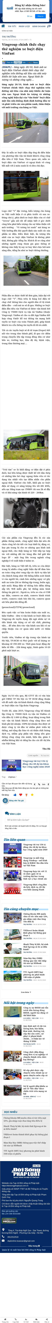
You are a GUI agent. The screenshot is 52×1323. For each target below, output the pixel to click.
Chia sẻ (46, 1322)
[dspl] (4, 26)
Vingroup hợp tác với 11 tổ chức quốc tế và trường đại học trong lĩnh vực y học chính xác (35, 875)
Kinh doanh (38, 26)
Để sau (29, 16)
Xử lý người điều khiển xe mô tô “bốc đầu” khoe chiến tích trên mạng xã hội (35, 1090)
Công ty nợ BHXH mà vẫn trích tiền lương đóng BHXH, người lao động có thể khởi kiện (35, 1011)
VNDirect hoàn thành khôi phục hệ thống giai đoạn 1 (34, 933)
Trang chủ (5, 1322)
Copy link (16, 1322)
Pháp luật (24, 26)
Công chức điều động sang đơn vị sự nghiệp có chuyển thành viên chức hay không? (35, 1056)
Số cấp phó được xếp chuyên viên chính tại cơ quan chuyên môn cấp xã (35, 1073)
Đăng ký (40, 16)
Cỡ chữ (26, 1322)
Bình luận (36, 1322)
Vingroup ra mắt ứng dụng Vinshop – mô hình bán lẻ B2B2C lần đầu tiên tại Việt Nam (35, 862)
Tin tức (12, 26)
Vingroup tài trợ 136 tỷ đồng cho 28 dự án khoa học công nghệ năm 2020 (36, 764)
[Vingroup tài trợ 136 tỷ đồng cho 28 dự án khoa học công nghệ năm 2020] (11, 765)
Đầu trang (33, 1246)
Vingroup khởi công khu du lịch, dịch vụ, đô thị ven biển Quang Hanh (35, 887)
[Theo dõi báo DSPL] (26, 62)
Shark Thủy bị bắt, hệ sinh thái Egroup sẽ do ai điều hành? (35, 947)
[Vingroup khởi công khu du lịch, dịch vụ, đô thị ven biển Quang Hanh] (13, 888)
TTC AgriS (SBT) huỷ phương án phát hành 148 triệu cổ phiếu (34, 974)
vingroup (11, 777)
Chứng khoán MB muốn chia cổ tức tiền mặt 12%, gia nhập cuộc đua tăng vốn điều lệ (35, 918)
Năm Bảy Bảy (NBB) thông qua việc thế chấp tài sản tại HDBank (34, 961)
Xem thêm (25, 992)
